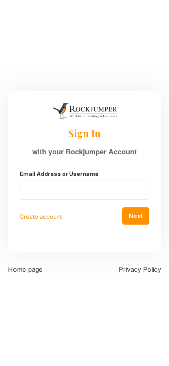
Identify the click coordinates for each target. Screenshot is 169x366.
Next (136, 216)
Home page (25, 269)
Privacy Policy (140, 269)
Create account (41, 216)
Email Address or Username (59, 173)
